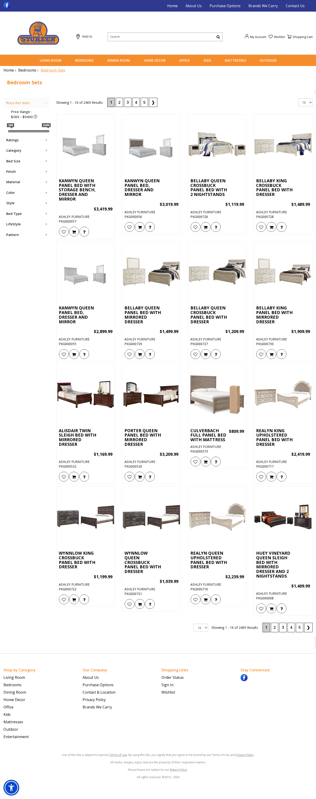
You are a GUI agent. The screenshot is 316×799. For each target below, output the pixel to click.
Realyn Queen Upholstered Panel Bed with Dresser (208, 560)
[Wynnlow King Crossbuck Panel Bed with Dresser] (85, 517)
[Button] (218, 37)
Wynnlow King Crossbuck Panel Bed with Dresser (77, 560)
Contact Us (295, 5)
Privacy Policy (94, 699)
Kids (207, 60)
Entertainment (16, 736)
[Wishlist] (63, 231)
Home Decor (154, 60)
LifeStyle (13, 224)
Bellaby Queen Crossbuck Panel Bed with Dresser (208, 315)
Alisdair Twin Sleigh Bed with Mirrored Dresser (77, 437)
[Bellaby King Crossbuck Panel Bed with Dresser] (283, 144)
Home (172, 5)
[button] (255, 36)
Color (10, 192)
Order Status (172, 677)
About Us (194, 5)
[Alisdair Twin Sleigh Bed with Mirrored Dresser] (85, 394)
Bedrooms (84, 60)
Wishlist (168, 692)
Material (13, 181)
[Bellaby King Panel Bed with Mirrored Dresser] (283, 272)
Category (13, 150)
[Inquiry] (84, 231)
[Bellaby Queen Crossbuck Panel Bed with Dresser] (217, 272)
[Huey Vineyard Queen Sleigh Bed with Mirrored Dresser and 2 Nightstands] (283, 517)
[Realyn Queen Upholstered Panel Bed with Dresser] (217, 517)
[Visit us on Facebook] (7, 5)
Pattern (12, 234)
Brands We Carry (263, 5)
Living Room (50, 60)
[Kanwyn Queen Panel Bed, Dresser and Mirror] (151, 144)
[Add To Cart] (74, 231)
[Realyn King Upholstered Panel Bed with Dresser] (283, 394)
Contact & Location (99, 692)
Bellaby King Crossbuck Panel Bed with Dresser (274, 188)
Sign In (167, 684)
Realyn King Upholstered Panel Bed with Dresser (274, 437)
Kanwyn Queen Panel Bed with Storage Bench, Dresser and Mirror (77, 190)
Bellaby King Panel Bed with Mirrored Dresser (274, 315)
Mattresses (235, 60)
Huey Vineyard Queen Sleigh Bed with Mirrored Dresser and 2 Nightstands (273, 565)
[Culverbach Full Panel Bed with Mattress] (217, 394)
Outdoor (268, 60)
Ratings (12, 140)
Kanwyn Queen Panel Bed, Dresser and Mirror (142, 188)
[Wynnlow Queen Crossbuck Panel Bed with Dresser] (151, 517)
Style (10, 203)
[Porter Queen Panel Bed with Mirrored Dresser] (151, 394)
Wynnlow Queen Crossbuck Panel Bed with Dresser (142, 562)
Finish (11, 171)
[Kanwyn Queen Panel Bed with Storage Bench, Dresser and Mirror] (85, 144)
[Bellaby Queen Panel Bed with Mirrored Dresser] (151, 272)
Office (184, 60)
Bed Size (13, 161)
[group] (84, 231)
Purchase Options (225, 5)
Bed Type (14, 213)
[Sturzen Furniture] (38, 33)
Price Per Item (18, 103)
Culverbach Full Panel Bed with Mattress (208, 435)
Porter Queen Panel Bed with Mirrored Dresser (142, 437)
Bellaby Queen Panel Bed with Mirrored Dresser (142, 315)
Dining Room (118, 60)
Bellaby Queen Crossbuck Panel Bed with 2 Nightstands (208, 188)
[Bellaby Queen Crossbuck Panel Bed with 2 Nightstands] (217, 144)
